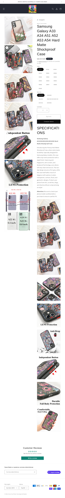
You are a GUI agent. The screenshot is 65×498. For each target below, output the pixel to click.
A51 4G (42, 99)
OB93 (41, 81)
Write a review (32, 458)
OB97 (48, 85)
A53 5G (42, 103)
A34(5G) (50, 95)
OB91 (48, 77)
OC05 (41, 73)
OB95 (56, 81)
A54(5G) (50, 103)
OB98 (56, 85)
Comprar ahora (49, 121)
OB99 (41, 89)
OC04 (55, 70)
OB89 (56, 73)
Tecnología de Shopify (22, 494)
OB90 (41, 77)
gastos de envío (43, 61)
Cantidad (39, 106)
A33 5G (42, 95)
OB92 (56, 77)
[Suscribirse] (34, 472)
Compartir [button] (42, 20)
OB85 (48, 73)
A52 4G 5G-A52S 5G (53, 99)
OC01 (41, 70)
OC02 (48, 70)
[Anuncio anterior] (3, 2)
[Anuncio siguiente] (61, 2)
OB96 (41, 85)
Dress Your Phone (12, 494)
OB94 (48, 81)
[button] (4, 9)
